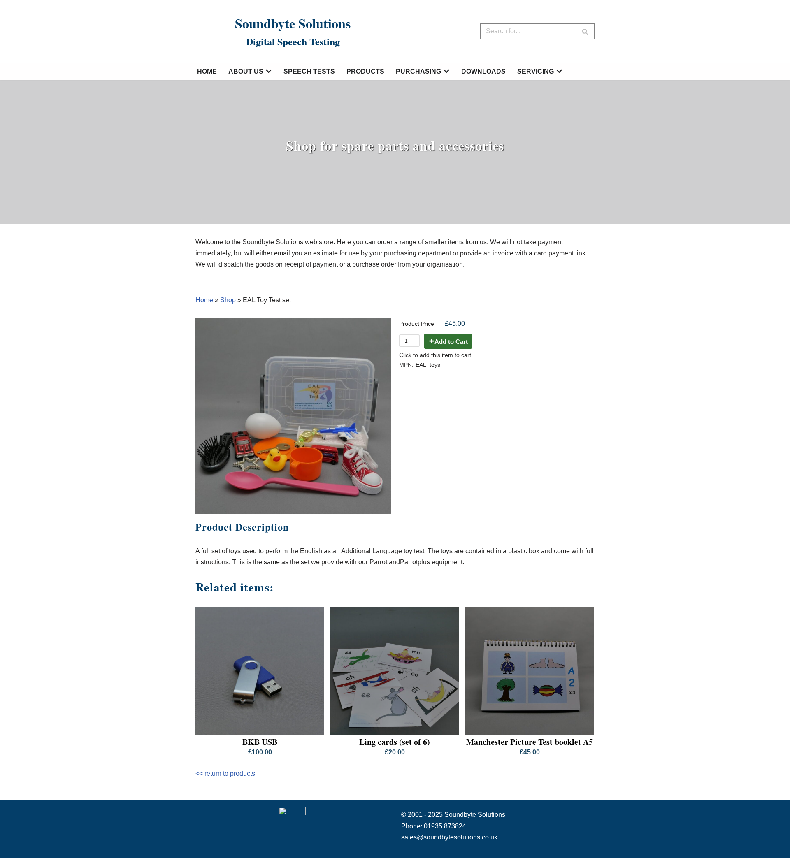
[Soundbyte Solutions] (209, 31)
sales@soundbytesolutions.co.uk (449, 837)
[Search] (585, 31)
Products (365, 71)
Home (207, 71)
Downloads (483, 71)
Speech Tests (309, 71)
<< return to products (225, 773)
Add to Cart (451, 341)
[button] (268, 71)
